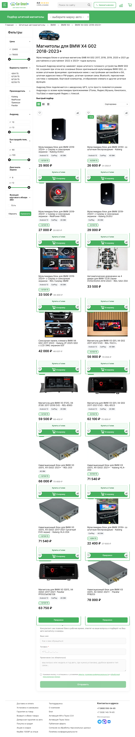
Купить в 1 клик (58, 172)
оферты (81, 674)
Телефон (44, 647)
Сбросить (13, 214)
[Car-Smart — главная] (19, 4)
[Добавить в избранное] (39, 112)
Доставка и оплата (25, 703)
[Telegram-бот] (99, 721)
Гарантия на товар (25, 711)
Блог (51, 711)
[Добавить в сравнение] (77, 112)
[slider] (9, 59)
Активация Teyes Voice (59, 719)
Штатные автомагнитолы (32, 25)
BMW (53, 25)
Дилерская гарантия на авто (30, 719)
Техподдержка (55, 703)
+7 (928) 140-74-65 (106, 712)
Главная (9, 25)
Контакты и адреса (107, 703)
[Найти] (89, 5)
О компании (54, 707)
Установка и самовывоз (27, 707)
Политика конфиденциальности (63, 732)
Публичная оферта (57, 723)
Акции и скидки (24, 728)
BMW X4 (65, 25)
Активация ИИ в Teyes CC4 (61, 716)
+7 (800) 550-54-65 (106, 708)
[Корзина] (130, 5)
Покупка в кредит (25, 723)
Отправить (83, 684)
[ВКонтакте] (109, 721)
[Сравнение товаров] (121, 5)
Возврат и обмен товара (28, 716)
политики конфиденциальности (97, 674)
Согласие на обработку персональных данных (70, 728)
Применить (25, 214)
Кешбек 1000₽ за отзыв (27, 732)
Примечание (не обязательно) (53, 658)
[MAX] (104, 721)
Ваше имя (44, 636)
